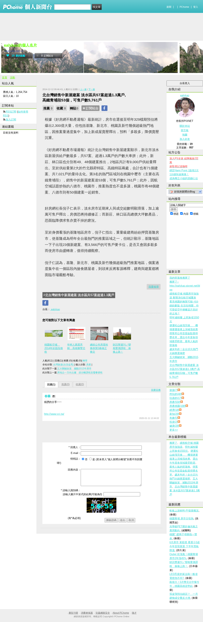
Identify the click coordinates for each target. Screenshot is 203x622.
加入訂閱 (11, 119)
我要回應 (156, 390)
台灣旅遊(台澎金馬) (63, 364)
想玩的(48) (175, 394)
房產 (88, 364)
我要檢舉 (153, 286)
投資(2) (173, 421)
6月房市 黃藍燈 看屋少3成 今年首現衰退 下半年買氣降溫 (184, 546)
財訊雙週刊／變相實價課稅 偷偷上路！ (122, 348)
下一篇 (91, 89)
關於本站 (185, 125)
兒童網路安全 (103, 612)
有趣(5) (173, 417)
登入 (195, 7)
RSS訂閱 (11, 111)
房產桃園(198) (177, 405)
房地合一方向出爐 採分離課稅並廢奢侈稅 (79, 372)
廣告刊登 (73, 612)
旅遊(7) (173, 390)
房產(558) (174, 402)
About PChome (121, 612)
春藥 (48, 396)
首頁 (4, 77)
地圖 (184, 134)
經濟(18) (174, 409)
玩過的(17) (175, 398)
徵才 (134, 612)
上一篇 (83, 89)
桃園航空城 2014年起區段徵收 (53, 348)
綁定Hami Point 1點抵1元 (184, 170)
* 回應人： (75, 447)
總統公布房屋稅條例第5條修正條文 (99, 348)
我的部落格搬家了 (179, 277)
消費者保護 (87, 612)
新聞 (169, 7)
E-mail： (76, 453)
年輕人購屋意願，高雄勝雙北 (76, 346)
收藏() (80, 384)
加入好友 (185, 139)
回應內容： (74, 469)
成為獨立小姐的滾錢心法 (183, 178)
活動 (12, 77)
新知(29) (174, 413)
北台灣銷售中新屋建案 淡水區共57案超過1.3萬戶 (184, 490)
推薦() (65, 384)
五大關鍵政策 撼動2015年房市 (74, 368)
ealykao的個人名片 (20, 45)
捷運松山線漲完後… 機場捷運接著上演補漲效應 (183, 454)
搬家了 (173, 442)
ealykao (55, 309)
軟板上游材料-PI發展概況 (184, 510)
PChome (184, 7)
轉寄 (85, 360)
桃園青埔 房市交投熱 (181, 518)
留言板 (185, 130)
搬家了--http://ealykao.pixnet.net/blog (184, 285)
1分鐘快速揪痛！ (179, 174)
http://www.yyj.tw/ (54, 413)
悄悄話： (75, 458)
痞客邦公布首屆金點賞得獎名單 (183, 470)
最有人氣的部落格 (179, 466)
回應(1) (51, 384)
